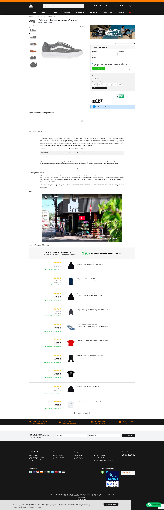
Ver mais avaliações (82, 413)
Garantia (56, 459)
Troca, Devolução (58, 457)
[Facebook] (123, 456)
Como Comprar (58, 455)
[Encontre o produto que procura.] (81, 6)
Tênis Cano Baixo (52, 16)
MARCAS (121, 12)
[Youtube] (129, 456)
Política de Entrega (35, 459)
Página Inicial (32, 16)
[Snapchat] (134, 456)
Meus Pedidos (78, 455)
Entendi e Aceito (111, 504)
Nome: (94, 51)
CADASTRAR (128, 435)
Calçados (39, 16)
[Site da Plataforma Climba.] (82, 499)
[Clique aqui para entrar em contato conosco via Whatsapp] (153, 504)
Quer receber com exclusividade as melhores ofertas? (40, 436)
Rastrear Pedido (79, 459)
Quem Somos (33, 455)
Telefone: (122, 51)
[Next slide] (33, 69)
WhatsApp (74, 168)
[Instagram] (126, 456)
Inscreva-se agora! (35, 434)
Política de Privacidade (33, 507)
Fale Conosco (33, 461)
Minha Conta (78, 457)
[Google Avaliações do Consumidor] (128, 473)
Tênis (45, 16)
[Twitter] (131, 456)
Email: (94, 57)
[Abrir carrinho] (131, 6)
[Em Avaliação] (112, 479)
